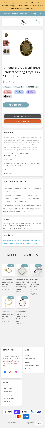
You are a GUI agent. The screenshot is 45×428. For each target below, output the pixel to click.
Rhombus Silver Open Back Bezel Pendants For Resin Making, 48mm (22, 284)
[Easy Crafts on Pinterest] (10, 371)
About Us (28, 369)
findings (37, 240)
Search (27, 362)
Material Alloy (21, 243)
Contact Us (6, 402)
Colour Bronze (27, 240)
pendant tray (32, 243)
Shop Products (30, 359)
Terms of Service (8, 398)
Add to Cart (16, 105)
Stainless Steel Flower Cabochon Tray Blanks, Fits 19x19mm (21, 316)
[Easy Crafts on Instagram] (15, 371)
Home (27, 355)
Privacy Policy (7, 395)
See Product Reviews (22, 116)
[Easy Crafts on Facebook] (5, 371)
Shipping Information (32, 365)
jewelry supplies (9, 243)
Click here (6, 226)
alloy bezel (7, 240)
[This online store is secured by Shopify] (8, 412)
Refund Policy (7, 388)
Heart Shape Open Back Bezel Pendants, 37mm (8, 315)
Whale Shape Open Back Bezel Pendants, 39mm (8, 283)
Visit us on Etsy (22, 121)
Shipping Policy (8, 391)
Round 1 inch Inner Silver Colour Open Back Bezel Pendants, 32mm (34, 285)
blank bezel (16, 240)
